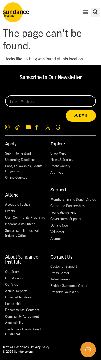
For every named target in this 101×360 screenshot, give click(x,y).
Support (58, 189)
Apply (10, 143)
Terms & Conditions (16, 347)
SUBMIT (81, 115)
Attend (12, 195)
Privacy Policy (40, 347)
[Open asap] (88, 349)
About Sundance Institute (21, 259)
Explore (58, 143)
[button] (85, 12)
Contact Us (62, 257)
